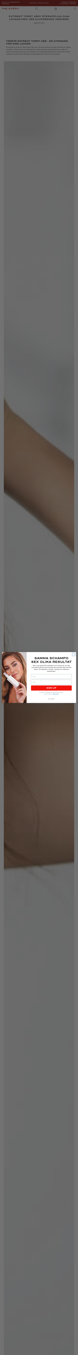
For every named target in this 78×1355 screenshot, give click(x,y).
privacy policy (55, 694)
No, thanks (51, 699)
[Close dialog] (73, 654)
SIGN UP (51, 688)
